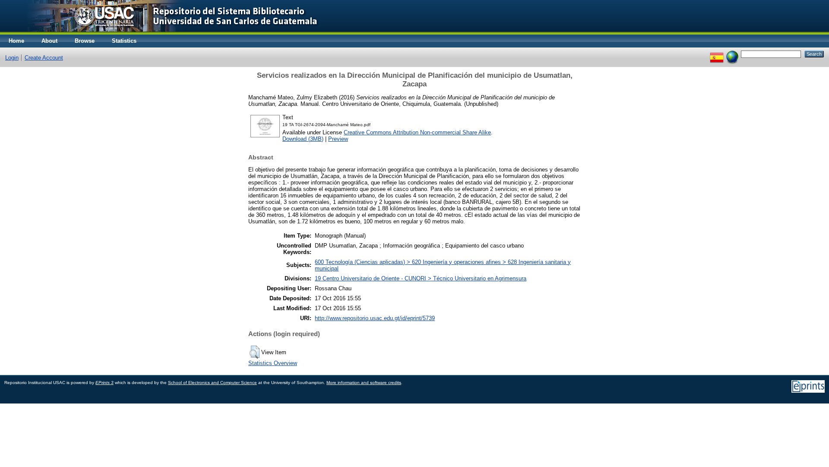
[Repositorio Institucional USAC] (166, 32)
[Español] (717, 54)
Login (12, 57)
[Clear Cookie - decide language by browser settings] (732, 54)
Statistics (124, 41)
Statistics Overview (272, 363)
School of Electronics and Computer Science (212, 382)
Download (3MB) (302, 139)
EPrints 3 (104, 382)
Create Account (44, 57)
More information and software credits (363, 382)
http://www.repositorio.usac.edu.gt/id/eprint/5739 (375, 318)
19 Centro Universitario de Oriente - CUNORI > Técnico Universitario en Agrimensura (420, 278)
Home (16, 41)
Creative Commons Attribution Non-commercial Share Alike (417, 132)
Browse (85, 41)
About (49, 41)
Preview (338, 139)
